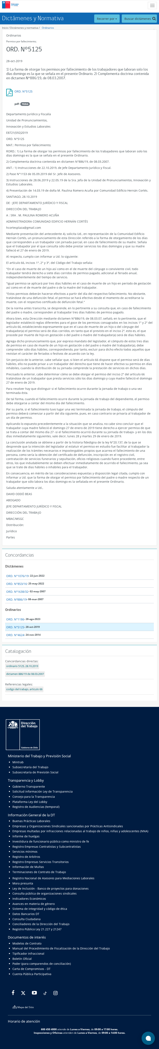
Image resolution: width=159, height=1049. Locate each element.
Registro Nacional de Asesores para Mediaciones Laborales (53, 878)
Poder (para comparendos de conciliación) (41, 964)
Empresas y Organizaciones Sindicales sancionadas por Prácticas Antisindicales (67, 826)
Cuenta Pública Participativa (31, 974)
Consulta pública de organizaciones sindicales (44, 893)
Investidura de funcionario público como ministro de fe (50, 841)
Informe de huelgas (26, 836)
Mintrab (18, 762)
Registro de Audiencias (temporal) (35, 807)
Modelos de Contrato (26, 943)
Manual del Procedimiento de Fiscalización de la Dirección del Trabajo (61, 948)
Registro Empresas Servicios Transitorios (40, 862)
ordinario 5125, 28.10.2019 (22, 666)
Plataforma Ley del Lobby (29, 802)
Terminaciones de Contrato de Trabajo (39, 872)
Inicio (5, 28)
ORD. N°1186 (15, 619)
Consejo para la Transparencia (33, 797)
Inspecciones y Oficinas (48, 1032)
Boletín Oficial (22, 959)
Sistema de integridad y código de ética (39, 909)
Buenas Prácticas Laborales (31, 821)
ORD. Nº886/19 (16, 599)
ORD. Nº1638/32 (17, 592)
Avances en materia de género (33, 904)
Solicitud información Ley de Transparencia (42, 791)
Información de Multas (28, 867)
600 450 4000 (49, 1029)
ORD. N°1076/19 (17, 576)
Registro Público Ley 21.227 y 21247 (36, 929)
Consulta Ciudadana (26, 919)
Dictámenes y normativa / (25, 28)
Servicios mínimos (24, 851)
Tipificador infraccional (28, 953)
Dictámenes (14, 566)
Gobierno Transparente (28, 786)
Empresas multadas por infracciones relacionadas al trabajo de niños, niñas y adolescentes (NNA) (80, 831)
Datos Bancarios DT (25, 914)
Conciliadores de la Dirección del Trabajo (40, 924)
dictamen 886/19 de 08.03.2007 (25, 674)
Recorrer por (106, 19)
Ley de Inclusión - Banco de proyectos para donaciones (50, 888)
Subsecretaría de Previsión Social (35, 772)
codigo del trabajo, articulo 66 (24, 689)
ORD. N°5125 (23, 91)
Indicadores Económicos (29, 899)
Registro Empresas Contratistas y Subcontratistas (46, 847)
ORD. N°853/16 (16, 584)
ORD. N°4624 (15, 635)
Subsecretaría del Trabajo (30, 767)
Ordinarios (48, 28)
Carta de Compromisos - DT (31, 969)
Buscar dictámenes (138, 19)
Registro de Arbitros (26, 857)
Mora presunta (22, 883)
